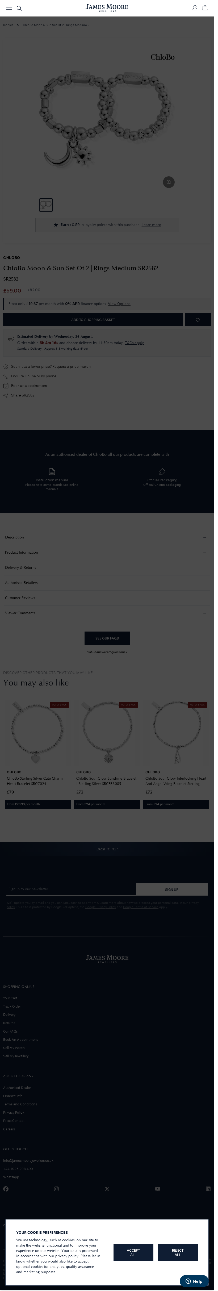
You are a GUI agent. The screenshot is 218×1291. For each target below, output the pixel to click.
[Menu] (9, 8)
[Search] (19, 8)
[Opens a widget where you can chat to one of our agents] (194, 1281)
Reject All (177, 1253)
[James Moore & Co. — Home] (107, 8)
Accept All (133, 1253)
